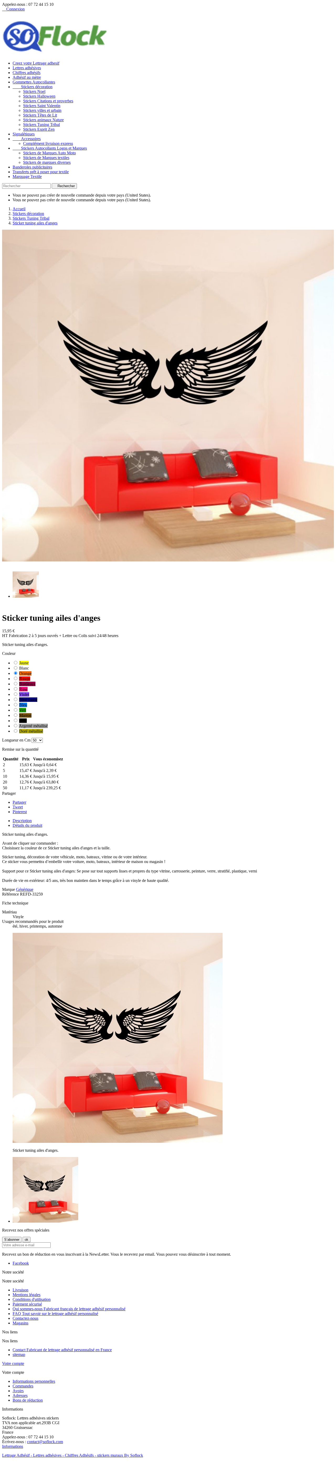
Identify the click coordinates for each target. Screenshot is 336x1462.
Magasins (20, 1323)
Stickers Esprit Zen (39, 129)
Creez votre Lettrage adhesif (36, 63)
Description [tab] (22, 820)
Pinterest (20, 811)
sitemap (19, 1354)
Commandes (23, 1386)
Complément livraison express (48, 143)
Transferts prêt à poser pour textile (41, 172)
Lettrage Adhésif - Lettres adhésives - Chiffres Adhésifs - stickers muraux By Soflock (72, 1455)
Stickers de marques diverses (47, 162)
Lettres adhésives (27, 68)
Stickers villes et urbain (42, 110)
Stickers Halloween (39, 96)
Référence (11, 894)
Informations (12, 1446)
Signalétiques (24, 134)
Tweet (18, 807)
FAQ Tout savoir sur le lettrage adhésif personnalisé (55, 1313)
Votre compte (13, 1363)
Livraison (20, 1290)
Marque (8, 889)
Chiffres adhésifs (26, 72)
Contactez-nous (25, 1318)
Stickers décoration (32, 87)
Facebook (21, 1263)
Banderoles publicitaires (32, 167)
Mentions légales (26, 1294)
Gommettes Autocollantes (34, 82)
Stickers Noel (34, 91)
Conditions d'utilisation (32, 1299)
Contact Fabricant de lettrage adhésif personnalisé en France (62, 1350)
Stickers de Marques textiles (46, 157)
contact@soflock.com (45, 1441)
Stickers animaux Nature (43, 120)
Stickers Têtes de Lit (40, 115)
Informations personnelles (34, 1381)
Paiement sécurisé (27, 1304)
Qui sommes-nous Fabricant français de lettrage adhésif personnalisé (69, 1309)
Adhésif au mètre (27, 77)
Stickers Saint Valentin (41, 105)
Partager (19, 802)
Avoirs (18, 1391)
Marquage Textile (27, 176)
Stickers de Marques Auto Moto (49, 153)
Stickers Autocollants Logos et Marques (50, 148)
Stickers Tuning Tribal (41, 124)
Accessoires (27, 138)
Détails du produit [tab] (27, 825)
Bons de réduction (28, 1400)
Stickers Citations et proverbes (48, 101)
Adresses (20, 1395)
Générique (24, 889)
